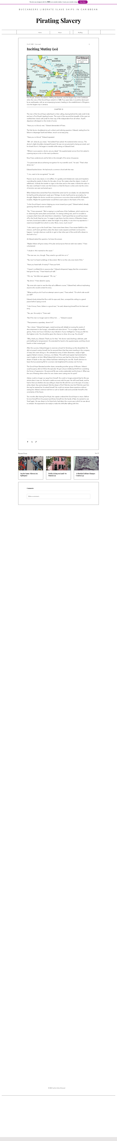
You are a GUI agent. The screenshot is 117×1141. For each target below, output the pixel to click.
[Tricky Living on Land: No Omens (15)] (58, 463)
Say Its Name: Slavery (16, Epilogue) (29, 475)
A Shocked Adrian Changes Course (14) (85, 475)
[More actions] (89, 44)
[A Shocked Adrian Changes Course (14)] (86, 463)
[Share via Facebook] (27, 442)
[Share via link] (36, 442)
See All (97, 453)
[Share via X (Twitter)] (32, 442)
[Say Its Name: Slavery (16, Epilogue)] (30, 463)
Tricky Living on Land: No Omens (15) (57, 475)
